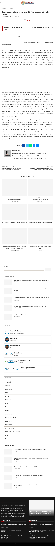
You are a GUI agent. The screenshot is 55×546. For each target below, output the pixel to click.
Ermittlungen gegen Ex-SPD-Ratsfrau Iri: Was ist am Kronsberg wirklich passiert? (31, 289)
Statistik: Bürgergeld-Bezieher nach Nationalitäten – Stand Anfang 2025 (31, 280)
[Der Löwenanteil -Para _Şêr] (8, 317)
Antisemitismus (10, 428)
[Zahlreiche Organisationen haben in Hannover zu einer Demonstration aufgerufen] (14, 212)
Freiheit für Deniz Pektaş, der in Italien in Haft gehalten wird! (28, 475)
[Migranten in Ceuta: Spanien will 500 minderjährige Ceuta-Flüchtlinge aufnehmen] (8, 460)
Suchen (6, 266)
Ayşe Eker (13, 338)
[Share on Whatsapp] (30, 145)
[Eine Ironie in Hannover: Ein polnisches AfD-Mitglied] (8, 469)
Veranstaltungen (10, 417)
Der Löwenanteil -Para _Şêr (20, 314)
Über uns (17, 544)
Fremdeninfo (7, 16)
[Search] (54, 3)
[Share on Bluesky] (34, 145)
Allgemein (8, 382)
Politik (7, 393)
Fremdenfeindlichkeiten (12, 432)
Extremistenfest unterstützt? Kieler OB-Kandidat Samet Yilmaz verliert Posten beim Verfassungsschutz (14, 248)
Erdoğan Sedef (15, 345)
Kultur (7, 403)
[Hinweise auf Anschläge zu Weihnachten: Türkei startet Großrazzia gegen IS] (14, 187)
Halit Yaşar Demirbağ (28, 368)
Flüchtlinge (8, 400)
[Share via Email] (37, 145)
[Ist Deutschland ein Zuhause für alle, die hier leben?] (40, 236)
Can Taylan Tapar (24, 360)
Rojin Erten (18, 353)
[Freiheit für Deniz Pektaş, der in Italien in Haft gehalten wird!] (8, 477)
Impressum (8, 389)
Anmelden (10, 544)
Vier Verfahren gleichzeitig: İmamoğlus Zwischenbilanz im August (30, 449)
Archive (11, 8)
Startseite (4, 8)
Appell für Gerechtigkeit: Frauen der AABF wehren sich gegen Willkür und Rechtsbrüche (31, 298)
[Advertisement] (27, 79)
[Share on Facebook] (23, 145)
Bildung (7, 435)
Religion (7, 396)
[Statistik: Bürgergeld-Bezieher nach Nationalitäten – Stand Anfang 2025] (8, 282)
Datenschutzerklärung (33, 544)
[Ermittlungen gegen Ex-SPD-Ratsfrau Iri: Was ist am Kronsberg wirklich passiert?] (8, 291)
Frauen (7, 407)
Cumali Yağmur (15, 331)
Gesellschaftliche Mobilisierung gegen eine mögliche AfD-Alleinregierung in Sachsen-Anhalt (32, 484)
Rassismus (8, 424)
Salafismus (8, 414)
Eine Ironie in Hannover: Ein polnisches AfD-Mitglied (26, 466)
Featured (8, 439)
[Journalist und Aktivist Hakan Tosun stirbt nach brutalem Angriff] (8, 308)
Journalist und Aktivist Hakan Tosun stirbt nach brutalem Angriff (30, 306)
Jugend (7, 410)
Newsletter (43, 544)
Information (9, 421)
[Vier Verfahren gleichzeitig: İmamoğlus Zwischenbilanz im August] (8, 451)
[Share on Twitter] (27, 145)
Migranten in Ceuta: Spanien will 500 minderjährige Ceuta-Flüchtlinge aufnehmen (31, 458)
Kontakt (24, 544)
